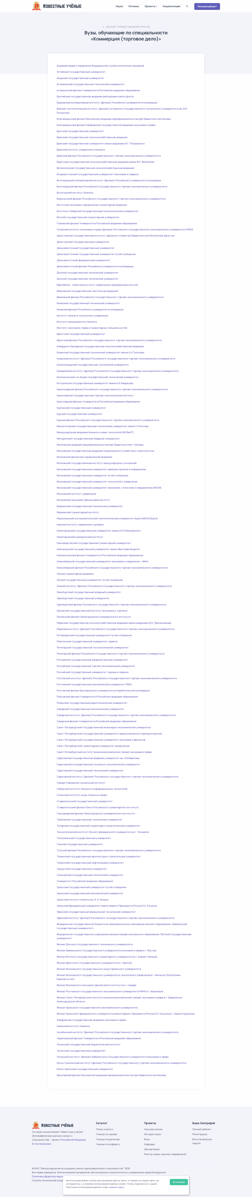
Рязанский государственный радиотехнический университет (92, 703)
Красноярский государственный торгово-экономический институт (95, 395)
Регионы (134, 6)
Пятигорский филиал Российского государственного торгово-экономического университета (110, 653)
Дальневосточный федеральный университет (83, 260)
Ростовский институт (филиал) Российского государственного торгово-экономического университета (117, 678)
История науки (152, 1134)
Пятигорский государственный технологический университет (92, 647)
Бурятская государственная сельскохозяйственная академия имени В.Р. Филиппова (105, 161)
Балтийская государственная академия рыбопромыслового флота (95, 96)
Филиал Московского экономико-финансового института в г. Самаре (96, 985)
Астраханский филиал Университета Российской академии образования (98, 90)
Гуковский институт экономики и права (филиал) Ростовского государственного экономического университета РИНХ (125, 229)
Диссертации (152, 1149)
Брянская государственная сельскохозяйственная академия (92, 137)
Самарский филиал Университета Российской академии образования (96, 721)
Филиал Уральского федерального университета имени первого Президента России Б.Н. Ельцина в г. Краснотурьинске (126, 1013)
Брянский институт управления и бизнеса (81, 149)
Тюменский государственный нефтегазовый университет (90, 862)
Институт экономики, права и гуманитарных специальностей (92, 327)
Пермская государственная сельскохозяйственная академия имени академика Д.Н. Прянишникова (114, 623)
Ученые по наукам (106, 1134)
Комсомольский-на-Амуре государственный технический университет (98, 377)
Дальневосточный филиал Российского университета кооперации (95, 266)
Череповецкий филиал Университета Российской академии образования (99, 1038)
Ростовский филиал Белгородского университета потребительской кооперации (103, 690)
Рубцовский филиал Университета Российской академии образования (97, 696)
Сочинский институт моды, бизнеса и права (82, 795)
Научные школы (153, 1129)
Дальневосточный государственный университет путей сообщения (96, 254)
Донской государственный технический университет (88, 272)
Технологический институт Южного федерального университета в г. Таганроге (103, 832)
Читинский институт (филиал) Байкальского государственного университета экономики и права (112, 1056)
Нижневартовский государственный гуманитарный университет (94, 543)
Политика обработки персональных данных (57, 1176)
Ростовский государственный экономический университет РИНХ (94, 684)
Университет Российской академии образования (85, 881)
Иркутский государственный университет (81, 334)
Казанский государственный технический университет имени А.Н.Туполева (100, 352)
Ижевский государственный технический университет (88, 303)
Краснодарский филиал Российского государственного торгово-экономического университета (112, 389)
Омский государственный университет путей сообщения (90, 580)
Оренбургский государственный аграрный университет (89, 592)
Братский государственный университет (80, 131)
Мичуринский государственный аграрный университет (88, 438)
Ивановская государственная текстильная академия (87, 291)
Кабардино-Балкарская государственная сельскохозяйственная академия (100, 346)
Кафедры (149, 1144)
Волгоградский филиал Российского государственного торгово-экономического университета (112, 186)
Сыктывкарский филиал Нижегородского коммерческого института (95, 813)
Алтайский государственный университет (81, 71)
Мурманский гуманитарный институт (78, 512)
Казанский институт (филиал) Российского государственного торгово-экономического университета (116, 358)
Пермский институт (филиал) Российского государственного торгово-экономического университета (115, 629)
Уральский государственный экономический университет (90, 893)
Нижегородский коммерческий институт (80, 537)
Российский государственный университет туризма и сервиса (92, 672)
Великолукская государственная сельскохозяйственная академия (95, 168)
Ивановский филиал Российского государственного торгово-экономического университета (110, 297)
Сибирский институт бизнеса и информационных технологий (92, 788)
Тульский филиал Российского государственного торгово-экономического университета (109, 850)
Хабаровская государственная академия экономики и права (91, 1020)
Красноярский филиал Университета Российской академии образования (98, 401)
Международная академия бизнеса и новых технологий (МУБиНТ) (95, 432)
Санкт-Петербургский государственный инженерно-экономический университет (104, 727)
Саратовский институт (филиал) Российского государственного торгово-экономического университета (117, 776)
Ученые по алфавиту (108, 1144)
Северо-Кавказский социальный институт (81, 782)
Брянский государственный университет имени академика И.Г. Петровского (101, 143)
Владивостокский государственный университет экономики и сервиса (97, 174)
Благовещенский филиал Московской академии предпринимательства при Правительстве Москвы (114, 119)
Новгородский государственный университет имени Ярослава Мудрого (98, 549)
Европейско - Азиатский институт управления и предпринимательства (97, 284)
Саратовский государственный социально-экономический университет (98, 764)
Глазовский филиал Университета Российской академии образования (97, 223)
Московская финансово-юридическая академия (84, 457)
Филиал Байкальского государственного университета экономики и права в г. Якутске (106, 950)
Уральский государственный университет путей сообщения (91, 887)
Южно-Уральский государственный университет (85, 1069)
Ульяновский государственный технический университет (90, 875)
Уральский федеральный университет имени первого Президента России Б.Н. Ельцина (107, 905)
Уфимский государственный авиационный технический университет (96, 911)
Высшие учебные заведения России (128, 26)
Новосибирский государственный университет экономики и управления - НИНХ (102, 561)
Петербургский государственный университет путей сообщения (94, 635)
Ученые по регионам (108, 1139)
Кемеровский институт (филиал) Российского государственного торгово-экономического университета (117, 371)
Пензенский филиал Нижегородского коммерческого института (94, 616)
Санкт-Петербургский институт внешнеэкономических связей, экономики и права (104, 752)
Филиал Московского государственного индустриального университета (99, 969)
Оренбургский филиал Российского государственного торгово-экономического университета (111, 604)
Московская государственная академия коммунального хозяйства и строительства (105, 450)
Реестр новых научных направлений (165, 1154)
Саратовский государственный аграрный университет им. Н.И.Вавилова (98, 758)
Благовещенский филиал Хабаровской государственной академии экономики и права (106, 125)
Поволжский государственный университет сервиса (87, 641)
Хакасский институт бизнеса (73, 1026)
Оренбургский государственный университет (83, 598)
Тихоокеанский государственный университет (84, 838)
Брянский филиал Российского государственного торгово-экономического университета (109, 155)
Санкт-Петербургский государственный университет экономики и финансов (101, 739)
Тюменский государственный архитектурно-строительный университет (99, 856)
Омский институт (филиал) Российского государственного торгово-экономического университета (114, 586)
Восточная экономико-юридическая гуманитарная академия (92, 204)
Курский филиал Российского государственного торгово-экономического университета (108, 420)
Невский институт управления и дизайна (80, 524)
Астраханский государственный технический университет (91, 84)
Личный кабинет (207, 6)
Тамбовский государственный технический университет (89, 819)
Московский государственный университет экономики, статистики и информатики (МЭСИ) (109, 487)
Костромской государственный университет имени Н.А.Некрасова (95, 383)
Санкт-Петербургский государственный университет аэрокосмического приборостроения (109, 733)
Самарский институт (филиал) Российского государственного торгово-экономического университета (116, 715)
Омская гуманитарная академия (75, 573)
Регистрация (199, 1134)
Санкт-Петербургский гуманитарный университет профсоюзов (93, 745)
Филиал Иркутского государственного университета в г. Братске (94, 962)
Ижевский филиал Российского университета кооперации (90, 309)
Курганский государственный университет (81, 407)
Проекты (150, 6)
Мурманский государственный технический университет (90, 506)
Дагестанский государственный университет (83, 241)
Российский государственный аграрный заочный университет (92, 659)
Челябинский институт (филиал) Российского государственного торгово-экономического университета (117, 1032)
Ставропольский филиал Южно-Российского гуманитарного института (98, 807)
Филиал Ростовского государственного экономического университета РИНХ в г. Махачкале (110, 991)
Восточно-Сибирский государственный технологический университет (98, 211)
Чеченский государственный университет (81, 1050)
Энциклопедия (171, 6)
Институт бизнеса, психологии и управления (82, 315)
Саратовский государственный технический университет (90, 770)
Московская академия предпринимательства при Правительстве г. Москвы (100, 444)
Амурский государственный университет (80, 78)
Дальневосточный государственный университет (86, 248)
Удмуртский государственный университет (82, 868)
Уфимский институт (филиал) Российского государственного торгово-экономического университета (115, 918)
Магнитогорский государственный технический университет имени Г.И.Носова (102, 426)
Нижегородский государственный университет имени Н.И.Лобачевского (99, 530)
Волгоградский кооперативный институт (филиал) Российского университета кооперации (109, 180)
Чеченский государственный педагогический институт (88, 1044)
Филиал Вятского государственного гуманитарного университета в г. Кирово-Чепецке (107, 956)
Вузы (147, 1139)
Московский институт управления (76, 493)
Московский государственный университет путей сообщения (92, 475)
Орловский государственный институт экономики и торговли (92, 610)
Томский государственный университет (80, 844)
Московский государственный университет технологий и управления (97, 481)
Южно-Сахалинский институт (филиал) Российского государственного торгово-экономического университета (121, 1063)
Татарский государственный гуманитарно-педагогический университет (98, 825)
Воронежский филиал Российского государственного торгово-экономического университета (111, 198)
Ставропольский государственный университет (84, 801)
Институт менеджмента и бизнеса (77, 321)
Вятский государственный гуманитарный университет (88, 217)
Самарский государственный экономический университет (90, 709)
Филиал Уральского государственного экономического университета (97, 1007)
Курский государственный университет (79, 414)
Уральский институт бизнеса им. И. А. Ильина (82, 899)
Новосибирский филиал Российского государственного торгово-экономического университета (112, 567)
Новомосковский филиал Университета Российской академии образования (100, 555)
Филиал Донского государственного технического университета (95, 944)
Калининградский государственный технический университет (93, 364)
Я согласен (179, 1182)
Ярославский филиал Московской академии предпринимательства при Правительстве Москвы (111, 1075)
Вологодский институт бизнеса (75, 192)
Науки (119, 6)
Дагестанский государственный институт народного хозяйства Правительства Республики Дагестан (116, 235)
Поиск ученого (104, 1129)
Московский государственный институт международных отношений (96, 463)
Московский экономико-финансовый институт (83, 500)
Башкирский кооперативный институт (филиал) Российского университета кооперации (107, 102)
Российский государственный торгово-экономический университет (96, 666)
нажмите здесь (116, 1187)
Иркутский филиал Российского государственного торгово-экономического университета (109, 340)
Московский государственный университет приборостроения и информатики (101, 469)
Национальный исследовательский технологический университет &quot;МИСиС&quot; (107, 518)
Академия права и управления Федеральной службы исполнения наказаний (100, 65)
